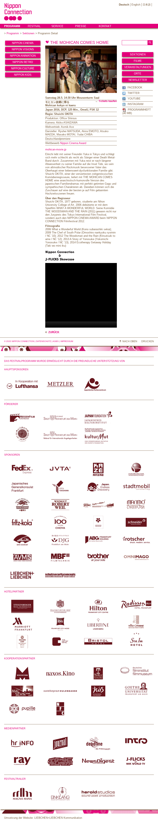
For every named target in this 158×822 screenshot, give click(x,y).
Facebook (135, 87)
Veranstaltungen (137, 67)
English (135, 4)
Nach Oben (129, 341)
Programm (12, 26)
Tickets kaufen (108, 101)
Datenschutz (43, 341)
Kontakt (105, 26)
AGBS (56, 341)
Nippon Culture (22, 68)
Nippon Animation (23, 55)
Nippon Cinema (23, 43)
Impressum (66, 341)
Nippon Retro (23, 62)
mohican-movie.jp (55, 149)
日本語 (147, 4)
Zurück (53, 332)
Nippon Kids (22, 74)
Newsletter (138, 79)
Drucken (147, 341)
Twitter (133, 93)
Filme (138, 60)
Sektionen (28, 33)
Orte (137, 73)
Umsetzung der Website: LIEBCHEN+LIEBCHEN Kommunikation (43, 817)
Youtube (134, 98)
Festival (34, 26)
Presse (80, 26)
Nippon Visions (23, 49)
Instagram (135, 104)
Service (57, 26)
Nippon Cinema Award (73, 143)
